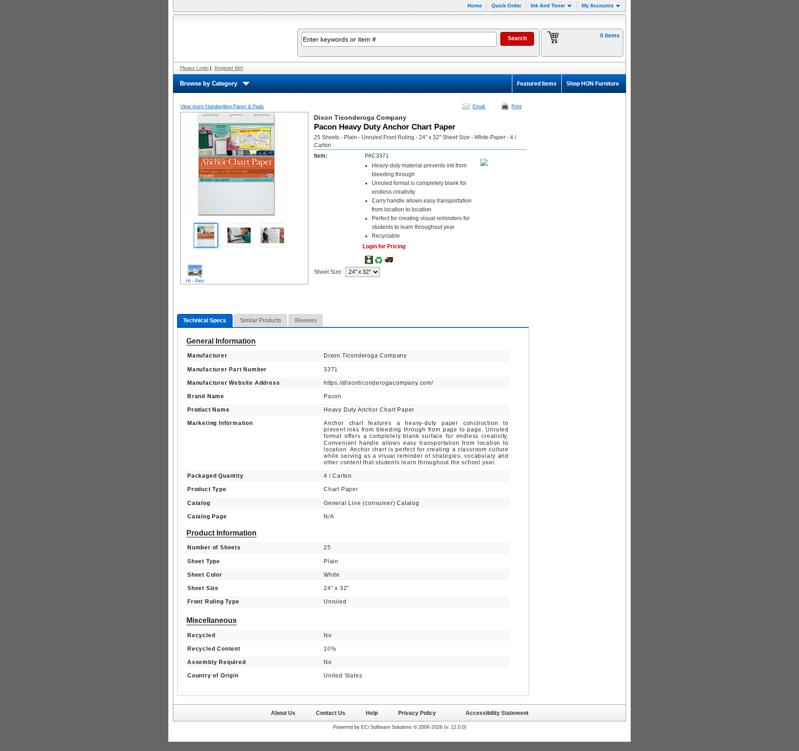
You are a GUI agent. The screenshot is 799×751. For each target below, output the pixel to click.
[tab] (205, 320)
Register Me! (229, 68)
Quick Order (506, 5)
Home (474, 5)
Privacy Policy (417, 713)
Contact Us (330, 713)
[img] (229, 38)
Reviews (306, 320)
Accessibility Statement (497, 713)
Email (479, 106)
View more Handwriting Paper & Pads (222, 106)
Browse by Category (208, 83)
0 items (610, 35)
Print (516, 106)
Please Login (194, 68)
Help (372, 713)
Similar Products (260, 320)
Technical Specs (204, 320)
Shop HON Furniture (592, 83)
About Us (283, 713)
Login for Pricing (384, 246)
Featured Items (537, 83)
